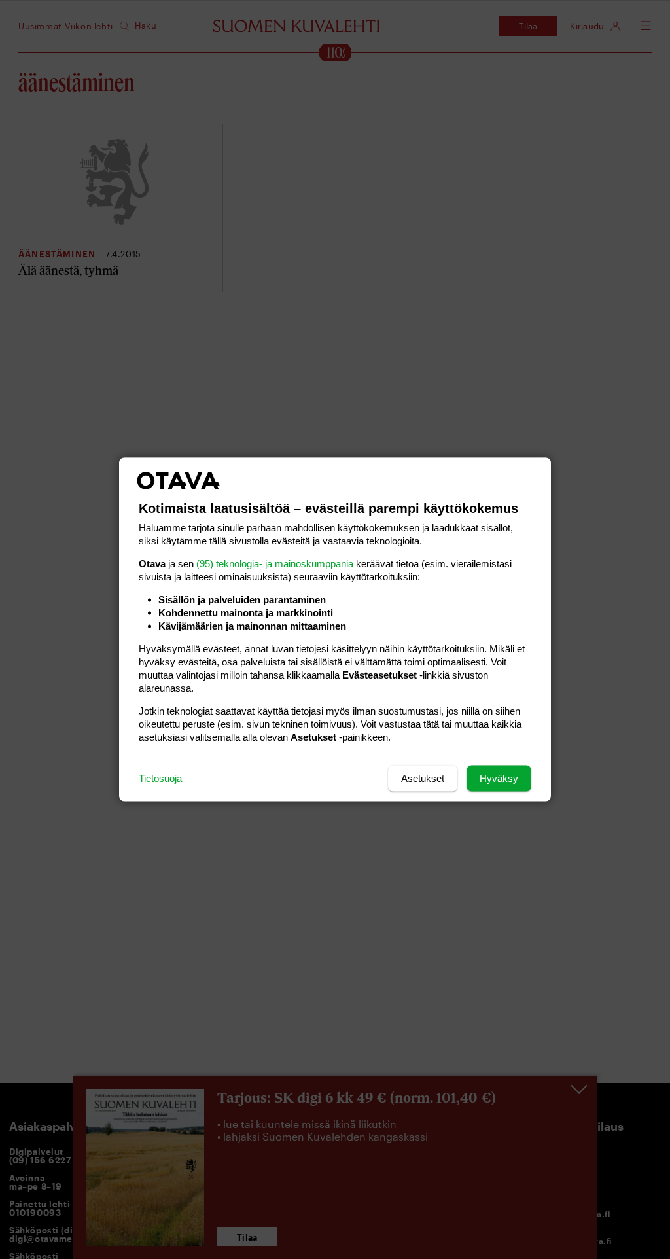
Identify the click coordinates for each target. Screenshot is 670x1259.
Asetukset (422, 778)
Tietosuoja (160, 778)
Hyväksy (499, 778)
